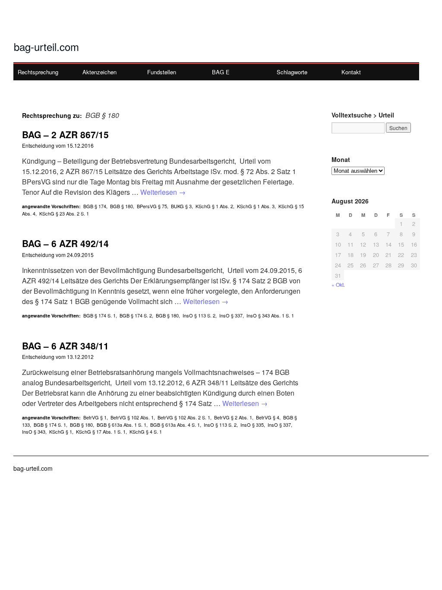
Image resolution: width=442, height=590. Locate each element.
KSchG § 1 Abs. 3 (256, 206)
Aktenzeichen (99, 72)
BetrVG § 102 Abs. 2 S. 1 (184, 417)
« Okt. (338, 284)
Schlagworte (292, 72)
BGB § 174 (94, 206)
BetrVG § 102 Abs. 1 (132, 417)
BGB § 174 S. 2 (136, 315)
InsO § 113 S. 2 (199, 315)
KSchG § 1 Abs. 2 (214, 206)
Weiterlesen (163, 192)
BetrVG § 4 (267, 417)
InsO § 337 (231, 315)
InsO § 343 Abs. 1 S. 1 (270, 315)
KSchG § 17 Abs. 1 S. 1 (101, 431)
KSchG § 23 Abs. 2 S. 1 (64, 213)
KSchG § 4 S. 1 (145, 431)
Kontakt (351, 72)
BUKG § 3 (181, 206)
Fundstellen (161, 72)
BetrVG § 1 (95, 417)
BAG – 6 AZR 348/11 (65, 345)
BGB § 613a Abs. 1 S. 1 (121, 424)
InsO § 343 (33, 431)
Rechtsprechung (38, 72)
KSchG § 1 (60, 431)
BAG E (221, 72)
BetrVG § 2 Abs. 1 (233, 417)
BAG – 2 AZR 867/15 (65, 134)
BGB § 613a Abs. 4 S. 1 (175, 424)
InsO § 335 (252, 424)
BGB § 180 (121, 206)
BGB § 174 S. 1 (99, 315)
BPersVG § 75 (152, 206)
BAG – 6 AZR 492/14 (65, 243)
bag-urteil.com (46, 46)
